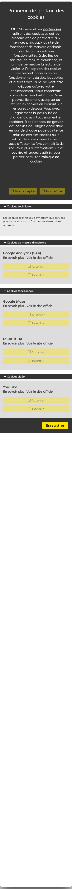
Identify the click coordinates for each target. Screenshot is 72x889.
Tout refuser (54, 191)
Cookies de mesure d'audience (26, 242)
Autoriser (38, 266)
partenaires (52, 29)
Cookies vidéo (15, 376)
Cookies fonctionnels (20, 291)
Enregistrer (55, 425)
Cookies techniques (19, 206)
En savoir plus (13, 258)
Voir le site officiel (39, 258)
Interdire (37, 275)
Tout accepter (24, 191)
